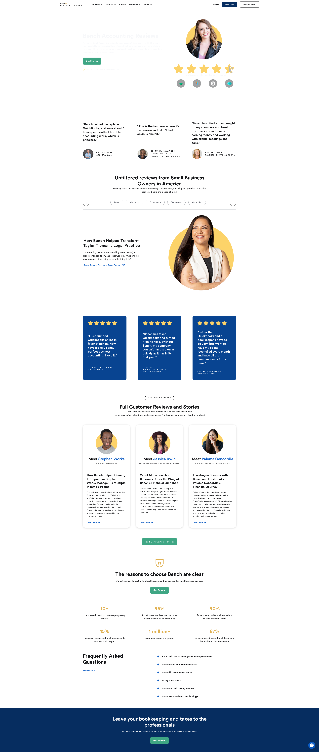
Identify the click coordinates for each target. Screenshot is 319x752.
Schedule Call (249, 4)
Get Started (159, 741)
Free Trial (229, 4)
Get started (92, 61)
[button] (311, 745)
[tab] (116, 204)
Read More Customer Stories (159, 542)
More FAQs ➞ (89, 671)
